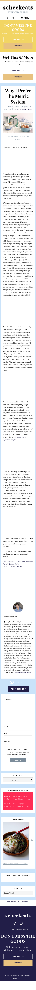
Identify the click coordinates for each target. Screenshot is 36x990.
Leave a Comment (23, 109)
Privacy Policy (17, 963)
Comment (8, 699)
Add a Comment (18, 689)
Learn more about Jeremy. (23, 672)
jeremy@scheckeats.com (18, 914)
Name (6, 726)
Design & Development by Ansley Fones (18, 962)
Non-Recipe (24, 136)
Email (6, 734)
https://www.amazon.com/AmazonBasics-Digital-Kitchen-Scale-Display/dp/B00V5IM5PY (18, 564)
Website (7, 742)
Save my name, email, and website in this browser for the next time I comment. (18, 752)
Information (12, 136)
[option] (18, 847)
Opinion (18, 139)
